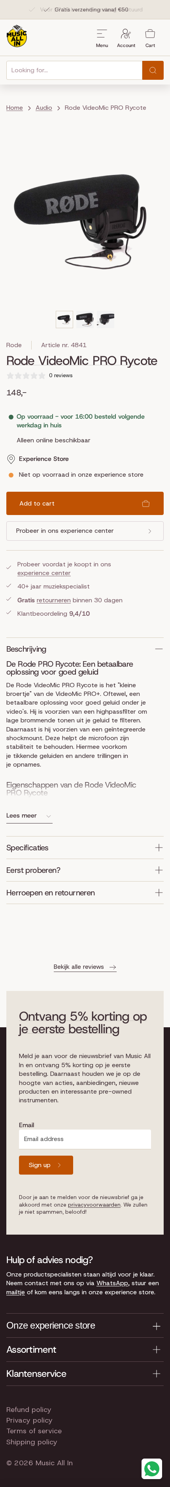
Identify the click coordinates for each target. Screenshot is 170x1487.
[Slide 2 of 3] (85, 319)
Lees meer (21, 815)
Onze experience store (50, 1325)
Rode (14, 345)
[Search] (153, 70)
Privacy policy (29, 1420)
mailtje (15, 1292)
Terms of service (34, 1431)
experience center (44, 573)
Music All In (54, 1463)
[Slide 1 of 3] (64, 319)
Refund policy (28, 1409)
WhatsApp (112, 1283)
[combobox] (74, 70)
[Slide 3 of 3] (105, 319)
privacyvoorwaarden (94, 1204)
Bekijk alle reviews (79, 967)
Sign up (40, 1165)
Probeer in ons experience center (65, 530)
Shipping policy (31, 1442)
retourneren (54, 600)
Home (14, 107)
